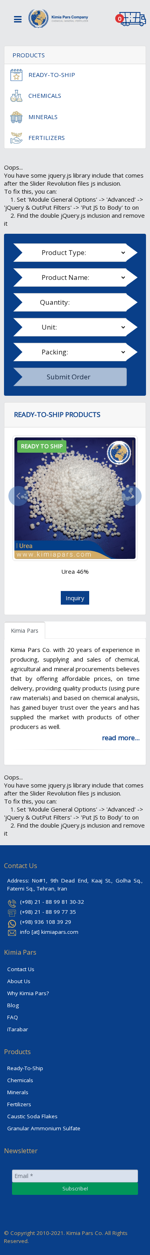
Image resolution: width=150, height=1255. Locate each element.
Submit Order (68, 376)
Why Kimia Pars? (28, 993)
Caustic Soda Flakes (32, 1116)
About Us (18, 981)
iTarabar (17, 1029)
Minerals (17, 1092)
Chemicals (20, 1080)
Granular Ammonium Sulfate (43, 1128)
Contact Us (20, 969)
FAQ (12, 1017)
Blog (13, 1005)
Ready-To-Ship (25, 1068)
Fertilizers (19, 1104)
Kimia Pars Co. (84, 1233)
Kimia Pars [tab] (24, 630)
